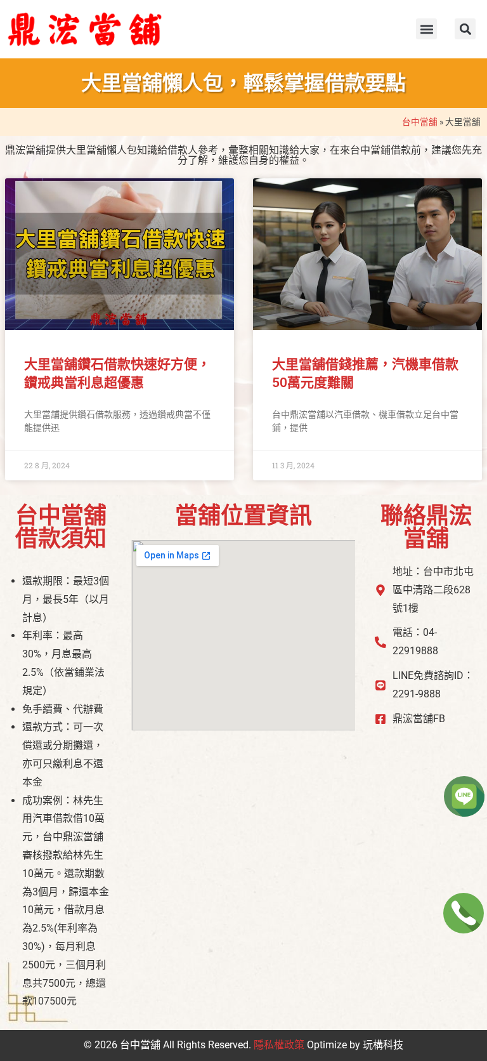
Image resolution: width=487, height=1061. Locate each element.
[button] (426, 28)
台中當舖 (420, 122)
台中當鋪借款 (380, 150)
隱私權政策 (279, 1045)
